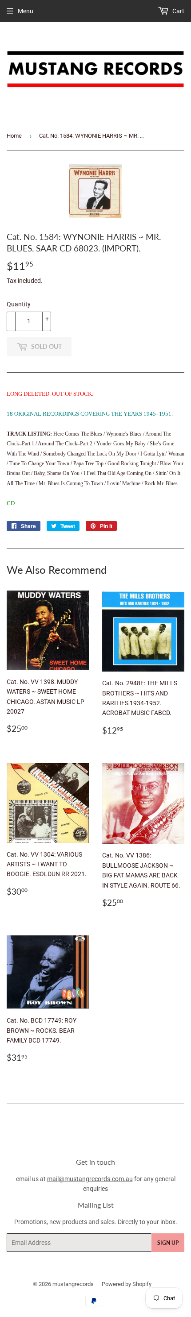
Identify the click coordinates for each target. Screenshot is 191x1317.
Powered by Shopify (126, 1284)
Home (14, 135)
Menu (25, 11)
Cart (177, 11)
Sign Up (168, 1243)
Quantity (19, 304)
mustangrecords (73, 1284)
